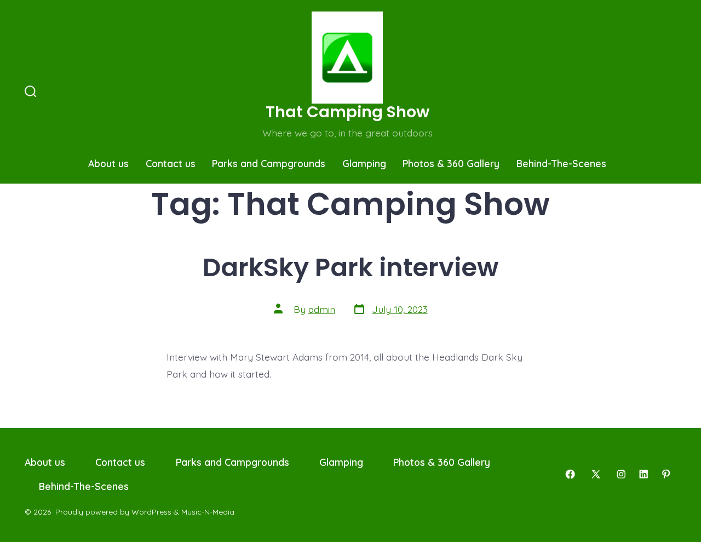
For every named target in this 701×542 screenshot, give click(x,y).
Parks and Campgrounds (268, 163)
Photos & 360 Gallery (451, 163)
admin (321, 309)
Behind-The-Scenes (561, 163)
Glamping (364, 163)
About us (108, 163)
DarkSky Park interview (350, 267)
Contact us (171, 163)
